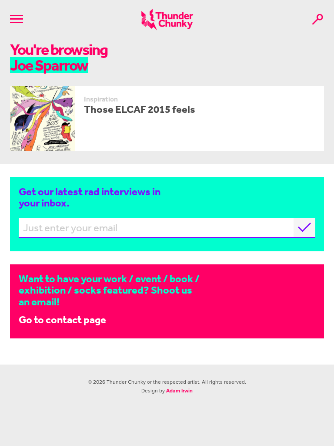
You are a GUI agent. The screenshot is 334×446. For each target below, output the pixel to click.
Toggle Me (16, 19)
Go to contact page (62, 319)
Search (317, 19)
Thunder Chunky (167, 19)
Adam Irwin (179, 391)
